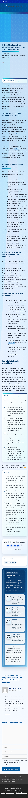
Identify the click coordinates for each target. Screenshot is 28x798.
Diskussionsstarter (15, 688)
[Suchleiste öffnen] (26, 1)
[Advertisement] (14, 28)
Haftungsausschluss (7, 793)
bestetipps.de (17, 788)
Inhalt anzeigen (9, 80)
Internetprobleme (10, 562)
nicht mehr (11, 343)
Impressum (8, 790)
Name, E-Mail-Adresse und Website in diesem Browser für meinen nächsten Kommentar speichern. (15, 763)
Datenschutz (18, 790)
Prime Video (20, 134)
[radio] (7, 545)
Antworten (7, 714)
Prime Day (17, 148)
